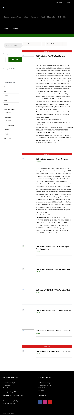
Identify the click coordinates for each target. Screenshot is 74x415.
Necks (6, 134)
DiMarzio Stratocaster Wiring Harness (52, 159)
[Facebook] (40, 402)
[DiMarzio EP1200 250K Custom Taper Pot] (28, 330)
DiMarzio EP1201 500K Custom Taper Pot (53, 351)
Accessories (7, 143)
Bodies (7, 129)
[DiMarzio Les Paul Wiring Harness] (28, 56)
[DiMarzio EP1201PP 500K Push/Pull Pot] (28, 290)
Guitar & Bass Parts (9, 109)
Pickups (6, 104)
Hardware (8, 112)
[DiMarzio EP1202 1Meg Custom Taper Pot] (28, 310)
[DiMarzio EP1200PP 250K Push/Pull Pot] (28, 269)
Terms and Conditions (9, 403)
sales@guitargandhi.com (11, 392)
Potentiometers (10, 125)
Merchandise (7, 138)
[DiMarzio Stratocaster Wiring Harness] (28, 159)
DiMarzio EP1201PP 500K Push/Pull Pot (53, 290)
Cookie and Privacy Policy (10, 401)
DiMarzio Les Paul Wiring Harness (50, 56)
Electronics (8, 117)
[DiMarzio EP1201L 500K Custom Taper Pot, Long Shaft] (28, 246)
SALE (5, 87)
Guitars (6, 95)
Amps (5, 100)
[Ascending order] (43, 44)
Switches (8, 120)
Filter (15, 59)
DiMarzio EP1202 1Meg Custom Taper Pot (53, 310)
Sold (5, 91)
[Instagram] (45, 402)
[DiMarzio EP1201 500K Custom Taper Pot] (28, 351)
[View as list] (68, 44)
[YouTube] (50, 402)
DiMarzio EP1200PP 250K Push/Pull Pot (53, 269)
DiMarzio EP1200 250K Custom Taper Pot (53, 331)
